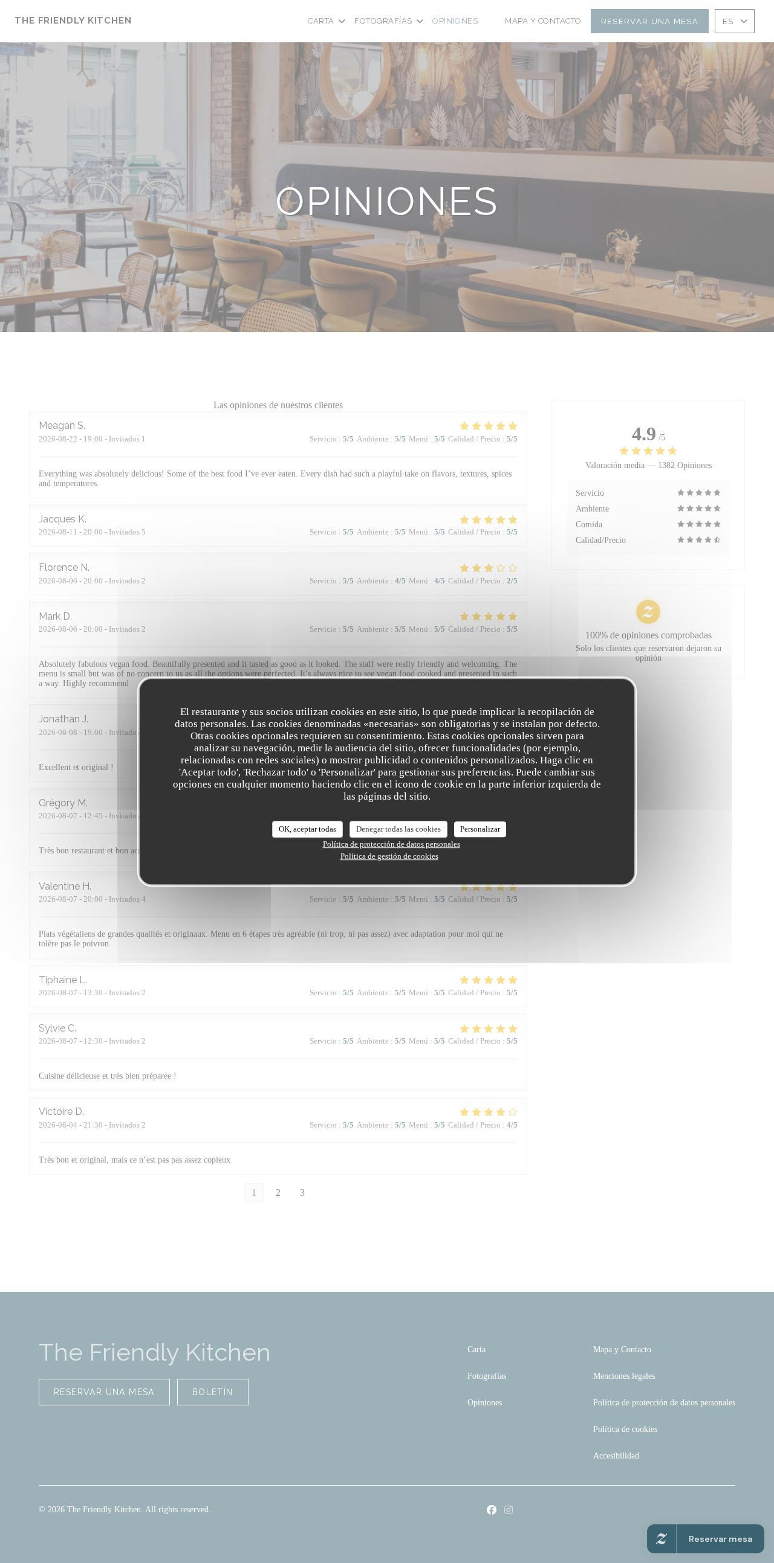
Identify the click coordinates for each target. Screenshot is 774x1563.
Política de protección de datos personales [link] (391, 844)
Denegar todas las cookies (398, 828)
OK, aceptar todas (307, 828)
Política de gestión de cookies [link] (389, 856)
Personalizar (480, 828)
